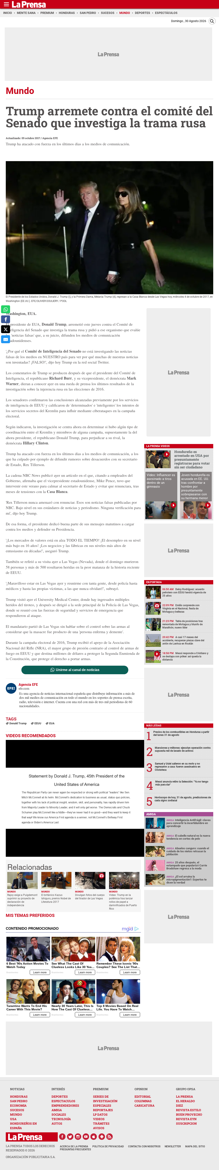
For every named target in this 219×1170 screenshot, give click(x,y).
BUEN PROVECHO (189, 1114)
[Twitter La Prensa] (70, 1136)
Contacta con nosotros (144, 1146)
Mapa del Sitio (195, 1146)
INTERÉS (58, 1089)
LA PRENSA (184, 1096)
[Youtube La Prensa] (86, 1136)
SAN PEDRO (18, 1101)
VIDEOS (99, 1119)
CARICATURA (144, 1105)
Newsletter (173, 1146)
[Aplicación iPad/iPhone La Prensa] (93, 1136)
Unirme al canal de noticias (77, 670)
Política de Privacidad (108, 1146)
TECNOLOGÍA (61, 1119)
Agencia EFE (50, 138)
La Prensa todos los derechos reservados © (30, 1148)
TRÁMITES (101, 1123)
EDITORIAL (143, 1096)
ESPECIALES (102, 1105)
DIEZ (179, 1105)
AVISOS (98, 1128)
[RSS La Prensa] (109, 1136)
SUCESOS (17, 1110)
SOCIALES (59, 1114)
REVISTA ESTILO (188, 1110)
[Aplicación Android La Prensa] (101, 1136)
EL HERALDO (185, 1101)
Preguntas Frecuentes (75, 1149)
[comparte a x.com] (5, 329)
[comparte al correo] (5, 339)
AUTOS (57, 1123)
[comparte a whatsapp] (5, 309)
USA (13, 1119)
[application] (75, 798)
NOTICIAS (17, 1089)
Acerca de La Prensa (74, 1146)
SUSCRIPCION (186, 1123)
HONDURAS (19, 1096)
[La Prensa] (25, 1136)
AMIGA (57, 1110)
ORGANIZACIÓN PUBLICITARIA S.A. (30, 1157)
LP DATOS (100, 1114)
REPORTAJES (103, 1110)
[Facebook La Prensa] (62, 1136)
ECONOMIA (18, 1105)
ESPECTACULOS (63, 1101)
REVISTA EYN (186, 1119)
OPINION (141, 1089)
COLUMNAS (143, 1101)
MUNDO (16, 1114)
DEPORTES (60, 1096)
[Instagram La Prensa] (78, 1136)
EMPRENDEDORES (65, 1105)
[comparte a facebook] (5, 319)
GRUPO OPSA (185, 1089)
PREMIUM (100, 1089)
